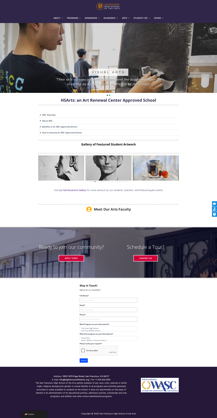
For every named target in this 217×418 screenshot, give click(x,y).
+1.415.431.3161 (103, 379)
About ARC (47, 121)
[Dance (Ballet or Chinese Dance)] (108, 340)
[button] (61, 18)
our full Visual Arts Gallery (72, 190)
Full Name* (84, 296)
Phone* (83, 315)
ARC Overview (49, 115)
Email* (82, 305)
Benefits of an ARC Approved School (59, 126)
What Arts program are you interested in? (96, 334)
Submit (84, 360)
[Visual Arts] (108, 338)
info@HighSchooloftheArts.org (74, 379)
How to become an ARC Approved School (62, 132)
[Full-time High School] (108, 328)
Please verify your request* (91, 344)
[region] (108, 58)
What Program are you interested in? (94, 324)
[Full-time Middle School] (108, 331)
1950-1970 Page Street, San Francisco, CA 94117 (85, 376)
